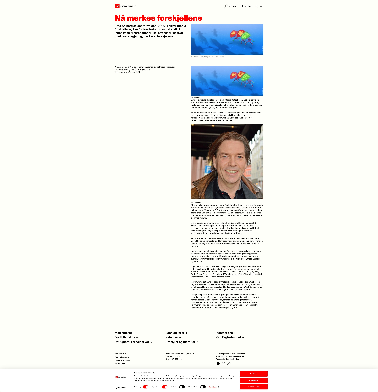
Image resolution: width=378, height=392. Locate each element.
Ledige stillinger (122, 360)
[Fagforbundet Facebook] (218, 363)
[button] (231, 6)
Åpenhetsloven (122, 357)
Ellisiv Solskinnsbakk (236, 356)
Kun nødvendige (253, 387)
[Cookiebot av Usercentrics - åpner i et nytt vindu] (120, 388)
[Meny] (261, 6)
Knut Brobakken (232, 359)
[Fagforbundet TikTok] (229, 363)
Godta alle (253, 374)
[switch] (164, 386)
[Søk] (256, 6)
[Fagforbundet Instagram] (223, 363)
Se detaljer (213, 387)
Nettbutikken (121, 363)
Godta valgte (253, 380)
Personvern (120, 354)
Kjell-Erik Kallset (238, 354)
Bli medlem (246, 6)
